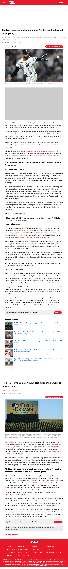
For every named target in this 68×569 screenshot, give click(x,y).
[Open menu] (4, 2)
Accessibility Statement (53, 552)
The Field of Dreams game (13, 442)
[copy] (15, 46)
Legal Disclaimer (37, 552)
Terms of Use (11, 552)
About (9, 546)
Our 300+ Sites (50, 546)
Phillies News (14, 534)
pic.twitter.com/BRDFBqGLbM (52, 218)
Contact (34, 546)
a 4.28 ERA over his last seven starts (42, 483)
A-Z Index (10, 555)
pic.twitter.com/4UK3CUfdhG (52, 263)
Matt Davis (7, 393)
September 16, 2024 (21, 220)
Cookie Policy (22, 552)
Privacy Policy (50, 549)
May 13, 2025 (30, 266)
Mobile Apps (11, 549)
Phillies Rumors (15, 370)
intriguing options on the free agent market (41, 151)
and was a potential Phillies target (22, 230)
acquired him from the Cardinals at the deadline (33, 237)
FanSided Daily (23, 549)
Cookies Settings (23, 555)
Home (7, 370)
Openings (21, 546)
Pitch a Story (36, 549)
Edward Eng (8, 42)
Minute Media (10, 559)
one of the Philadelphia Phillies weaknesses (35, 123)
